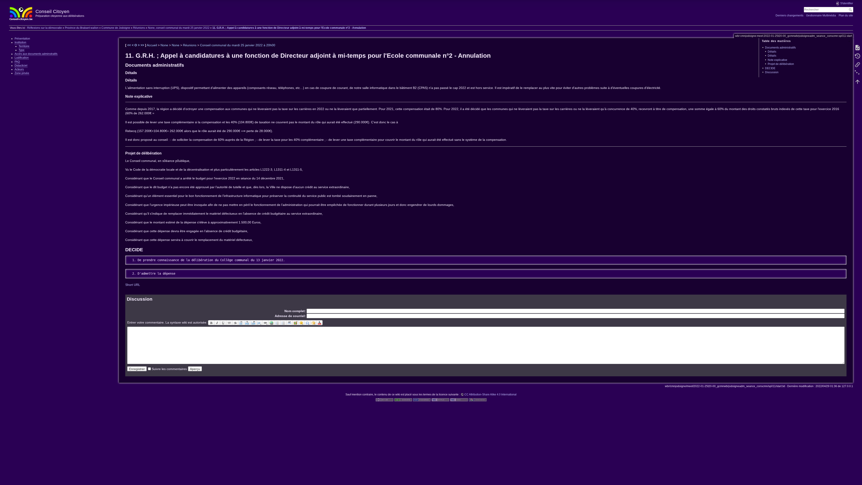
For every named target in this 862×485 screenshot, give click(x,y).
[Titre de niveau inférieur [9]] (247, 322)
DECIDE (770, 68)
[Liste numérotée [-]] (277, 322)
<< (129, 45)
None (164, 45)
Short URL (132, 285)
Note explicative (777, 60)
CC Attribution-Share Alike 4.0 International (490, 394)
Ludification (22, 57)
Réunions (139, 27)
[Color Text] (320, 322)
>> (143, 45)
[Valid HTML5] (440, 399)
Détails (772, 51)
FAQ (17, 61)
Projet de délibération (781, 64)
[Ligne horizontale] (289, 322)
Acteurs (19, 69)
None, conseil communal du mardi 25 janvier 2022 (178, 27)
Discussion (771, 72)
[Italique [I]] (217, 322)
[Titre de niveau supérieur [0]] (253, 322)
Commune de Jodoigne (115, 27)
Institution (20, 42)
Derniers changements (789, 15)
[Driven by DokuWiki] (478, 399)
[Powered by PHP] (422, 399)
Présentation (22, 38)
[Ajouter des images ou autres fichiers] (295, 322)
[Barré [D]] (235, 322)
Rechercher (851, 9)
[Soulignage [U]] (223, 322)
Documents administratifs (780, 47)
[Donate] (403, 399)
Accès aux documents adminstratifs (36, 53)
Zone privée (22, 73)
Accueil (152, 45)
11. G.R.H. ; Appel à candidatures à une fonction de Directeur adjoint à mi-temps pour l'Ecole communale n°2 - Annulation (289, 27)
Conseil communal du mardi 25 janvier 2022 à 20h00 (237, 45)
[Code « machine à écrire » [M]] (229, 322)
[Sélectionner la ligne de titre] (259, 322)
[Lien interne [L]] (265, 322)
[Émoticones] (302, 322)
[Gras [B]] (211, 322)
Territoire (24, 46)
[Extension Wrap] (313, 322)
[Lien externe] (271, 322)
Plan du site (846, 15)
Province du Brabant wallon (82, 27)
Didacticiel (21, 65)
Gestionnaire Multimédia (821, 15)
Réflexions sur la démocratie (44, 27)
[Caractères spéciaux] (307, 322)
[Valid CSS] (459, 399)
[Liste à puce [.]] (283, 322)
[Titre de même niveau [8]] (241, 322)
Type (21, 50)
